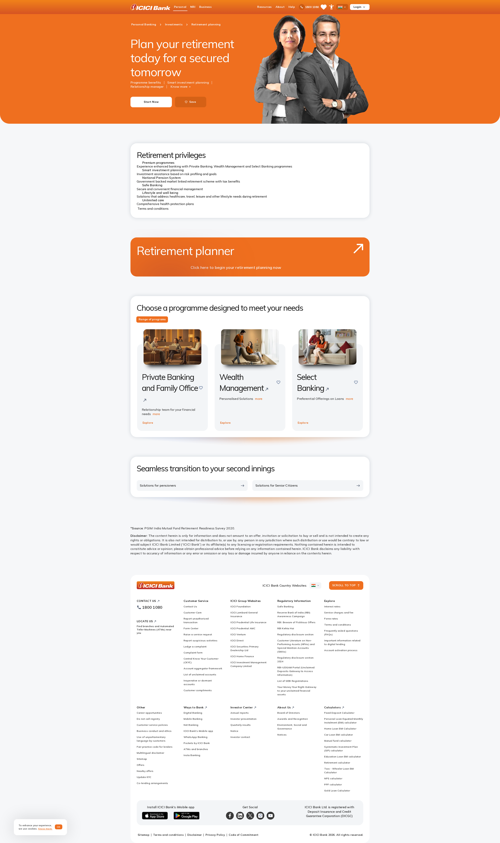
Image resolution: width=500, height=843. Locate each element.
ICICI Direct (237, 640)
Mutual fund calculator (337, 740)
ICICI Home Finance (242, 656)
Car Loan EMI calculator (338, 734)
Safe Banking (285, 606)
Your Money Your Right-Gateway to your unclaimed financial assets (296, 690)
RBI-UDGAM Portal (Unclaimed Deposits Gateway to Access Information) (296, 671)
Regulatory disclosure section (295, 634)
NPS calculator (333, 778)
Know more (179, 87)
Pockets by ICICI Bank (197, 743)
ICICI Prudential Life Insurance (248, 622)
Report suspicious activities (200, 640)
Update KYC (144, 777)
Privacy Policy (215, 835)
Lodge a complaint (195, 646)
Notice (234, 730)
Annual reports (239, 712)
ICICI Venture (238, 634)
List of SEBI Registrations (292, 680)
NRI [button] (192, 7)
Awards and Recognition (292, 718)
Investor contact (240, 737)
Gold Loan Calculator (337, 790)
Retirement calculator (337, 762)
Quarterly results (240, 724)
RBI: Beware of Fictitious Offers (296, 622)
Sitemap (142, 758)
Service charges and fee (339, 612)
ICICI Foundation (240, 606)
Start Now (151, 102)
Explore (148, 422)
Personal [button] (180, 7)
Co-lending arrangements (152, 783)
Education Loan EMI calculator (342, 756)
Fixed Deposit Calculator (339, 712)
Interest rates (332, 606)
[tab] (152, 319)
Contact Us (190, 606)
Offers (140, 764)
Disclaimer (194, 835)
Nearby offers (145, 771)
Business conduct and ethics (154, 730)
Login (357, 7)
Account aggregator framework (203, 668)
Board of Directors (288, 712)
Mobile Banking (193, 718)
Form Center (191, 628)
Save (192, 102)
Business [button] (205, 7)
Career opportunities (149, 712)
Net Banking (191, 724)
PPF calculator (333, 784)
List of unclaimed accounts (200, 674)
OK (59, 826)
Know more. (45, 828)
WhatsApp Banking (195, 737)
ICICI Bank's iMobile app (198, 730)
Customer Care (193, 612)
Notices (282, 734)
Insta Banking (192, 755)
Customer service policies (152, 724)
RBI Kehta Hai (285, 628)
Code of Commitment (244, 835)
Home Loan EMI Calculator (340, 728)
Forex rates (331, 618)
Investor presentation (243, 718)
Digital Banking (193, 712)
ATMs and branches (196, 749)
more (156, 414)
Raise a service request (198, 634)
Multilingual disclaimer (150, 752)
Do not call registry (148, 718)
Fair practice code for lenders (154, 746)
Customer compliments (198, 690)
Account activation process (340, 650)
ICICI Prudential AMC (242, 628)
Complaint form (193, 652)
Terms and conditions (153, 208)
